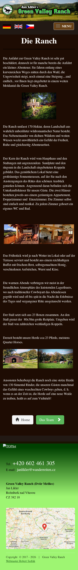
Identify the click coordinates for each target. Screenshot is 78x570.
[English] (18, 26)
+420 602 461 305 (34, 463)
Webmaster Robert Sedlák (20, 561)
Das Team (48, 419)
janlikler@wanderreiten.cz (36, 469)
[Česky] (30, 26)
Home (24, 419)
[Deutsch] (7, 26)
